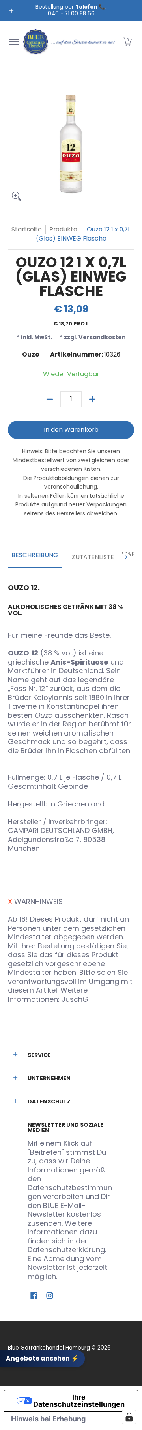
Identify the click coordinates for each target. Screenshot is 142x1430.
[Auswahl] (92, 399)
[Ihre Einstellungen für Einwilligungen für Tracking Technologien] (129, 1417)
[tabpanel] (71, 790)
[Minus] (49, 399)
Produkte (63, 229)
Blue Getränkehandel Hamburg (49, 1348)
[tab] (35, 557)
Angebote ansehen (42, 1358)
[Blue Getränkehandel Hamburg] (69, 42)
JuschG (75, 999)
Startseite (26, 229)
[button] (127, 42)
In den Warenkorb (71, 429)
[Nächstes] (125, 557)
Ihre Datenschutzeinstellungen (79, 1400)
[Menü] (13, 42)
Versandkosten (102, 337)
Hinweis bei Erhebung (48, 1419)
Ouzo (30, 354)
